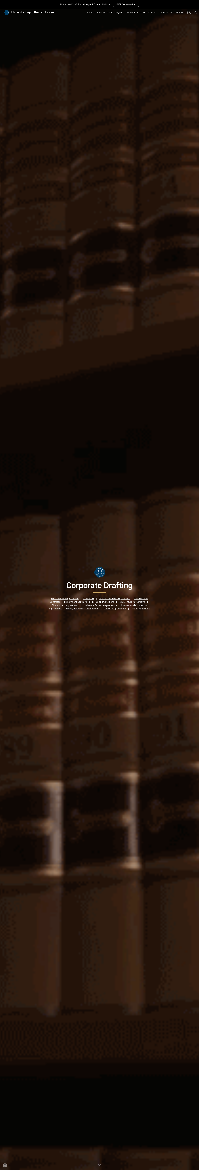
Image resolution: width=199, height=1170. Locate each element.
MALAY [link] (179, 12)
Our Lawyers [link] (116, 12)
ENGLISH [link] (167, 12)
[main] (99, 586)
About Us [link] (101, 12)
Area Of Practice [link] (134, 12)
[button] (196, 12)
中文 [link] (189, 12)
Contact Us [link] (154, 12)
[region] (99, 4)
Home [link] (90, 12)
